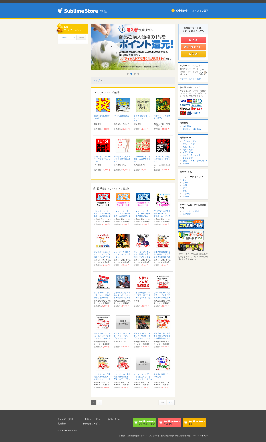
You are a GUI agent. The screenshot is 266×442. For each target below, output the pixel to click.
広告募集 (62, 423)
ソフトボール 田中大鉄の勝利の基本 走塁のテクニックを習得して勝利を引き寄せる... (102, 379)
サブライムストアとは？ (191, 79)
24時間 (81, 37)
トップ (96, 80)
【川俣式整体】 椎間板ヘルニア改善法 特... (143, 159)
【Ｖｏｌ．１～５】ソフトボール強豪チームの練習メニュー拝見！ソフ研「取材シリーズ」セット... (142, 216)
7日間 (73, 37)
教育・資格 (188, 152)
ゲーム (186, 182)
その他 (186, 163)
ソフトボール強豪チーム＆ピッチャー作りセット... (122, 254)
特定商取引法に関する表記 (179, 436)
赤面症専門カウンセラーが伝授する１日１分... (102, 159)
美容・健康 (188, 149)
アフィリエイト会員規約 (158, 436)
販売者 (194, 54)
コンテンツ (188, 158)
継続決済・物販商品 (192, 129)
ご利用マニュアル (91, 419)
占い (185, 180)
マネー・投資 (189, 144)
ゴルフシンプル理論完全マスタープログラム (162, 159)
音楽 (185, 191)
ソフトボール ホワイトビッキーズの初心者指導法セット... (102, 295)
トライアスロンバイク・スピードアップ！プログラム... (122, 335)
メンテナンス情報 (191, 211)
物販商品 (187, 126)
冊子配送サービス (91, 423)
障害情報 (187, 214)
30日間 (63, 37)
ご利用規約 (131, 436)
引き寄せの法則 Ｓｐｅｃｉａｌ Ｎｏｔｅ (142, 118)
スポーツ (187, 193)
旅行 (185, 188)
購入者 (194, 40)
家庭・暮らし (189, 147)
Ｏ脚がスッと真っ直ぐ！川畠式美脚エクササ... (122, 159)
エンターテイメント (192, 155)
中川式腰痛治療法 (121, 116)
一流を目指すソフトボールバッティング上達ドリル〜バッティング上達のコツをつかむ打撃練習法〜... (103, 338)
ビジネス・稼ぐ (190, 141)
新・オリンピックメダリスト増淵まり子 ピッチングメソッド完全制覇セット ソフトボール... (143, 338)
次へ (171, 402)
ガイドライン (142, 436)
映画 (185, 185)
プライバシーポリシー (199, 436)
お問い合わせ (114, 419)
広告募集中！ (183, 10)
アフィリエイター (193, 47)
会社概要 (122, 436)
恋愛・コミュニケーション (195, 160)
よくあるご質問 (200, 10)
